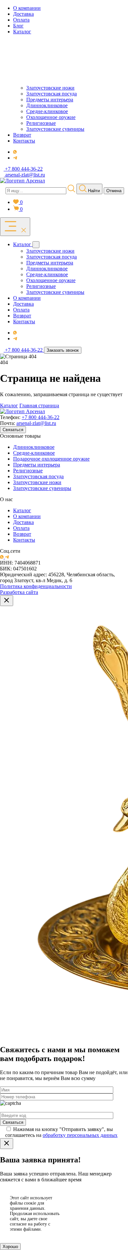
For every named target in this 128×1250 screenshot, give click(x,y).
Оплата (21, 528)
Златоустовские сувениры (42, 488)
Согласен (96, 1205)
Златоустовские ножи (37, 482)
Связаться (13, 429)
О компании (27, 516)
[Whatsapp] (15, 152)
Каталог (9, 405)
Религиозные (28, 470)
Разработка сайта (19, 592)
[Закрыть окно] (6, 600)
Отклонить (96, 1222)
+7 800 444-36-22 (40, 417)
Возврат (22, 534)
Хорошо (10, 1246)
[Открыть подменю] (35, 244)
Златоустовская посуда (38, 476)
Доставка (23, 522)
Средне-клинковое (34, 453)
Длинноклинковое (33, 447)
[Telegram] (15, 157)
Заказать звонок (63, 350)
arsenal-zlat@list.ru (36, 423)
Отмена (113, 190)
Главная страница (39, 405)
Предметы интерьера (36, 464)
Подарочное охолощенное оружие (51, 459)
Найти (93, 190)
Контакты (24, 540)
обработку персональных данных (80, 1135)
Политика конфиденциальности (36, 586)
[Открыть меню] (15, 226)
